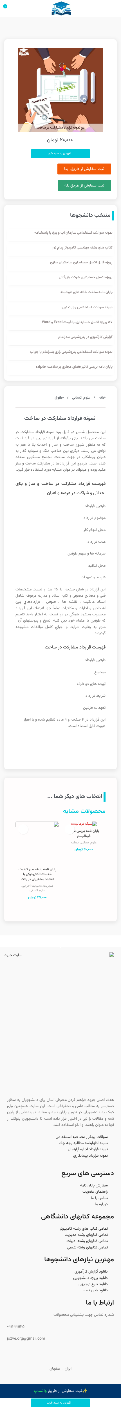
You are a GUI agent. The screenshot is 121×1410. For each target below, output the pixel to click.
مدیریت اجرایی (32, 885)
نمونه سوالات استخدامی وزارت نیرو (87, 307)
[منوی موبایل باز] (114, 8)
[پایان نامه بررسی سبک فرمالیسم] (84, 824)
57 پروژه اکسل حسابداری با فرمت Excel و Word (77, 322)
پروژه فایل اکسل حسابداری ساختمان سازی (81, 262)
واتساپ (40, 1391)
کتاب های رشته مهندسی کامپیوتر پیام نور (82, 247)
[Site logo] (61, 9)
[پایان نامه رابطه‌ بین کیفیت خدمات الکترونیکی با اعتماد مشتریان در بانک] (37, 843)
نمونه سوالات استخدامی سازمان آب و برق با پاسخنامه (73, 233)
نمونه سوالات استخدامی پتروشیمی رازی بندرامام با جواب (71, 352)
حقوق (59, 398)
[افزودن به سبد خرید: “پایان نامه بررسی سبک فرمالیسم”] (70, 829)
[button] (60, 1403)
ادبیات (75, 842)
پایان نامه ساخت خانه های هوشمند (86, 292)
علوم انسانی (80, 398)
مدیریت (48, 885)
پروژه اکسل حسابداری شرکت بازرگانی (86, 277)
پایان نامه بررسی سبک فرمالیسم (83, 833)
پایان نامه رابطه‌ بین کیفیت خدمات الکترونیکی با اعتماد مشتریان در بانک (37, 874)
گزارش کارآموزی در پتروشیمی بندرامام (85, 337)
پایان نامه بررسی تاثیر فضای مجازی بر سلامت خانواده (74, 367)
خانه (102, 398)
